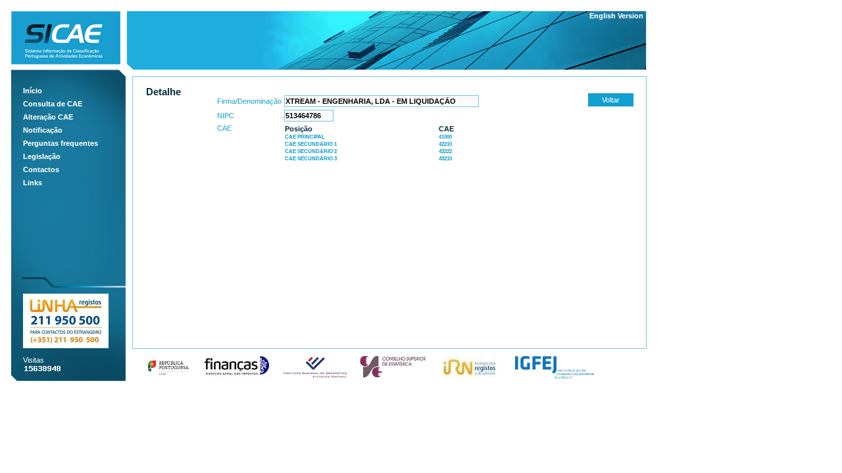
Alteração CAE (48, 117)
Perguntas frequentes (60, 143)
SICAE (65, 37)
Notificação (42, 130)
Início (32, 91)
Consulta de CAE (52, 104)
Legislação (42, 156)
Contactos (41, 169)
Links (32, 183)
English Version (616, 16)
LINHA (66, 321)
